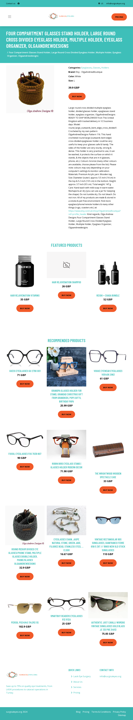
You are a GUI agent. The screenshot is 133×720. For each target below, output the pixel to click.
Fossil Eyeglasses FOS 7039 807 (24, 453)
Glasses (96, 67)
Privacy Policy (119, 711)
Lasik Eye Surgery (82, 676)
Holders (105, 67)
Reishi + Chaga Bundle (108, 295)
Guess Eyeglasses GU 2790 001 (25, 370)
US (102, 3)
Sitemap (122, 715)
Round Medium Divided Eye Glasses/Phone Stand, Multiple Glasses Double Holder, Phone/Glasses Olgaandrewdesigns (24, 556)
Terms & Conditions (101, 711)
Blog (78, 711)
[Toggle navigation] (9, 16)
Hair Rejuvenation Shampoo (66, 282)
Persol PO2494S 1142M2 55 (25, 622)
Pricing (119, 17)
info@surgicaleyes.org (115, 3)
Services (77, 687)
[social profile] (19, 3)
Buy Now (77, 96)
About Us (77, 681)
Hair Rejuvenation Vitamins (24, 295)
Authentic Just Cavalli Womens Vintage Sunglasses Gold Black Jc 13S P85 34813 (108, 626)
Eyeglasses (86, 67)
